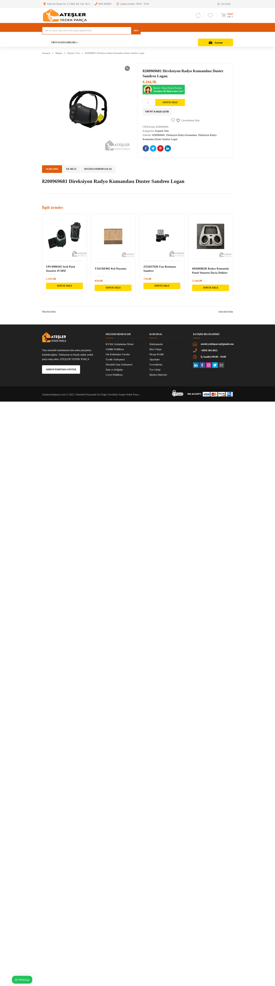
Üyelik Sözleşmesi (115, 359)
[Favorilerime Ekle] (82, 221)
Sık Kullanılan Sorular (118, 354)
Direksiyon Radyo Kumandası (181, 135)
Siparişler (154, 359)
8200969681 (158, 135)
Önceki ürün (49, 311)
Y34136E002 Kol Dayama (110, 268)
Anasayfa (46, 53)
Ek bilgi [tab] (71, 169)
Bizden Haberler (158, 374)
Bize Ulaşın (155, 349)
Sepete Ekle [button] (64, 286)
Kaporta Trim (73, 53)
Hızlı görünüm (64, 235)
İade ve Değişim (114, 369)
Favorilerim (155, 364)
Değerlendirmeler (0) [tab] (98, 169)
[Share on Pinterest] (160, 148)
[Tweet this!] (153, 148)
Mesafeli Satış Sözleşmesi (119, 364)
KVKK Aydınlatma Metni (119, 344)
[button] (127, 68)
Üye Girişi (154, 369)
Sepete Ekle (170, 102)
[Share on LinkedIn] (168, 148)
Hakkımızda (156, 344)
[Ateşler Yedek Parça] (66, 15)
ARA (136, 30)
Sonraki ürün (225, 311)
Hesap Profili (156, 354)
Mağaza (58, 53)
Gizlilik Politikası (115, 349)
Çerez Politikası (114, 374)
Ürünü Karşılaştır (157, 111)
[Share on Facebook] (146, 148)
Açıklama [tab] (52, 169)
